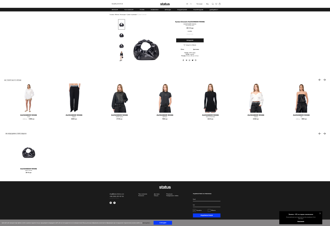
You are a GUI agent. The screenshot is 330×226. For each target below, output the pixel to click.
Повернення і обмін (172, 195)
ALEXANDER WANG (189, 24)
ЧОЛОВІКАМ (129, 9)
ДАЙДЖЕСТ (214, 9)
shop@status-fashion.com (117, 194)
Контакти (141, 195)
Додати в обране (191, 45)
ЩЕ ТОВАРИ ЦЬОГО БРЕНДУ (12, 80)
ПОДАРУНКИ (182, 9)
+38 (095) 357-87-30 (117, 4)
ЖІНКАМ (115, 9)
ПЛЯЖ (142, 9)
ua (187, 4)
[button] (320, 80)
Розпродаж (198, 9)
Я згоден (163, 223)
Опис (182, 49)
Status (165, 4)
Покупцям (169, 194)
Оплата (156, 195)
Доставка (196, 49)
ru (191, 4)
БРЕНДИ (168, 9)
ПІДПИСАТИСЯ (207, 215)
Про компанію (142, 194)
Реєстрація (199, 4)
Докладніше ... (147, 223)
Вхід (207, 4)
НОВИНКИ (155, 9)
